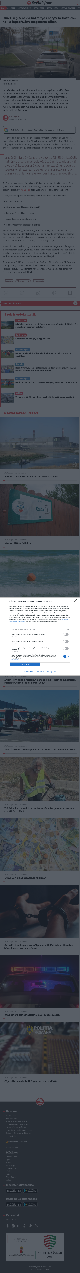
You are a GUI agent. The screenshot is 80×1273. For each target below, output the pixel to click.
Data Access (40, 672)
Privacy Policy (51, 672)
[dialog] (40, 636)
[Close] (76, 601)
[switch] (66, 634)
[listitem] (40, 630)
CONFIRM (25, 664)
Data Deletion (28, 672)
